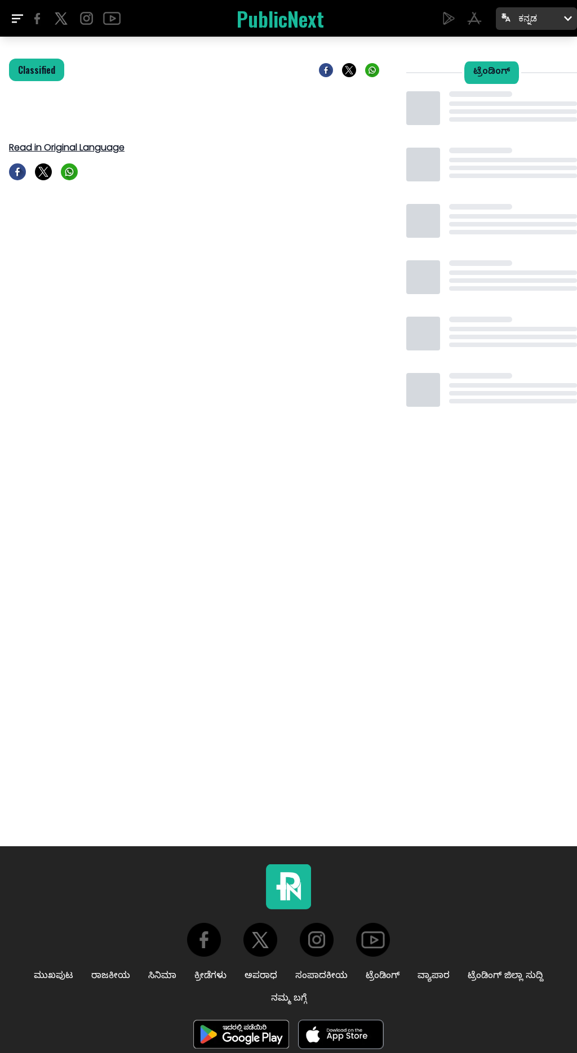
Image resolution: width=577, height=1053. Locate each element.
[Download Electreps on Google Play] (448, 18)
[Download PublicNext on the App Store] (474, 18)
